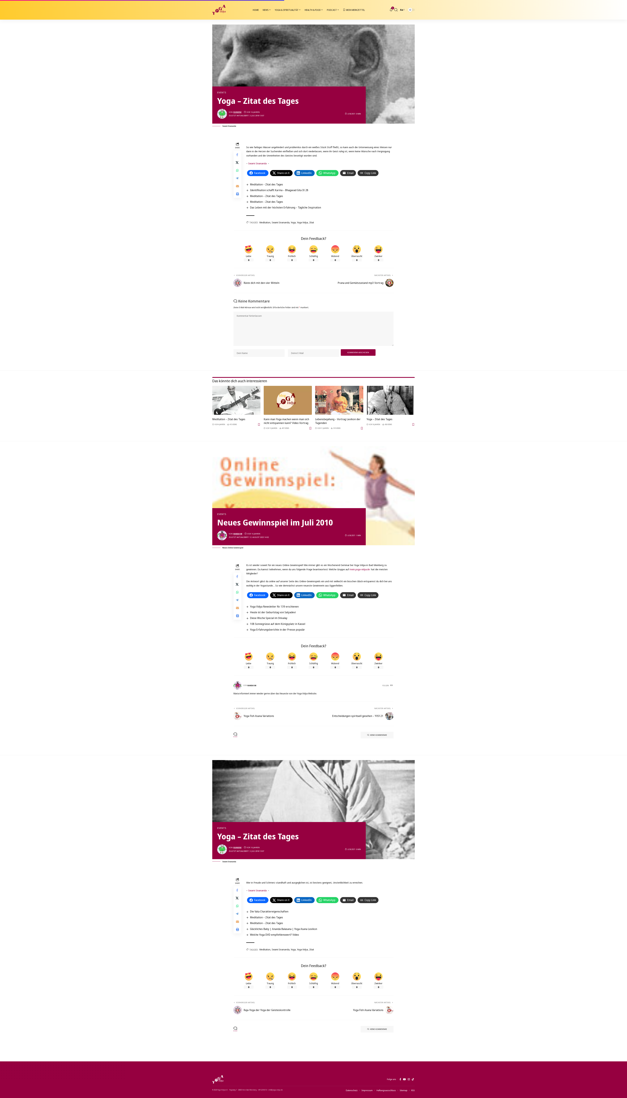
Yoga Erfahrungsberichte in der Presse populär (277, 629)
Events (221, 92)
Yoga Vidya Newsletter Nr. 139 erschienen (274, 606)
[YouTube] (404, 1079)
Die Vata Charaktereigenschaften (269, 911)
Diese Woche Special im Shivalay (268, 618)
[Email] (237, 186)
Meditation (264, 222)
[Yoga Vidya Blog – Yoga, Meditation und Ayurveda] (217, 1079)
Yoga (293, 222)
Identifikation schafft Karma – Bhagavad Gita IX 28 (279, 190)
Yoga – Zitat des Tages (379, 419)
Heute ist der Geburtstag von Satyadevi (273, 612)
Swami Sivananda (257, 163)
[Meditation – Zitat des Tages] (236, 400)
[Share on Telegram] (237, 178)
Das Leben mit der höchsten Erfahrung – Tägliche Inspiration (285, 207)
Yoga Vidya (302, 222)
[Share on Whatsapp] (237, 170)
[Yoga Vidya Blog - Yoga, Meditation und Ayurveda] (219, 10)
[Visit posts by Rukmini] (222, 114)
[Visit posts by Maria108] (222, 535)
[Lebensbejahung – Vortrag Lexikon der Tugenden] (339, 400)
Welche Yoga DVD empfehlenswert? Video (274, 934)
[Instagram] (409, 1079)
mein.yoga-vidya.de (360, 569)
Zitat (311, 222)
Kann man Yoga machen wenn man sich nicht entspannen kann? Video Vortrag (286, 421)
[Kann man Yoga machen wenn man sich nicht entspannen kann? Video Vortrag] (288, 400)
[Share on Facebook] (237, 155)
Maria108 (237, 533)
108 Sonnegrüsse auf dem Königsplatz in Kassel (277, 624)
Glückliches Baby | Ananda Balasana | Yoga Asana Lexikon (283, 929)
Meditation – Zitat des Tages (266, 184)
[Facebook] (400, 1079)
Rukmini (237, 112)
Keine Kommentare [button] (378, 735)
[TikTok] (413, 1079)
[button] (396, 10)
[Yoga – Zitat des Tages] (391, 400)
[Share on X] (237, 163)
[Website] (392, 685)
